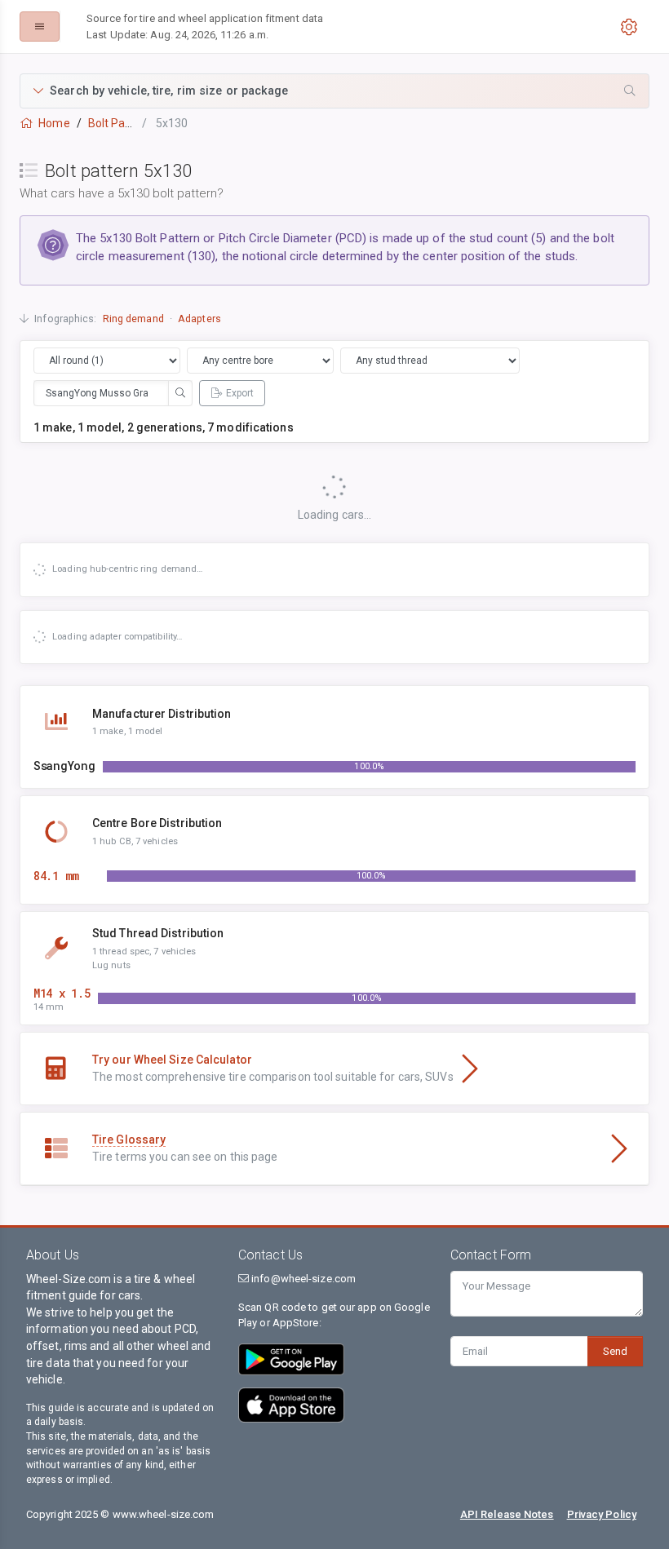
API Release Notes (507, 1514)
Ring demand (133, 318)
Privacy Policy (601, 1514)
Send (615, 1351)
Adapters (199, 318)
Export (240, 393)
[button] (334, 90)
